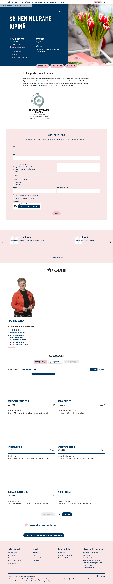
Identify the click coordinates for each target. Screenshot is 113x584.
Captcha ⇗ (36, 208)
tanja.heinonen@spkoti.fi (17, 332)
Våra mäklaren (57, 66)
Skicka (56, 213)
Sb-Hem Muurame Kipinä (18, 340)
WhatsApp (15, 54)
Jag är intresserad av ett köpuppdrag (25, 169)
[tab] (93, 369)
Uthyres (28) (56, 362)
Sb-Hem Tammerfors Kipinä (19, 344)
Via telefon (18, 184)
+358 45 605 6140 (17, 51)
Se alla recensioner (56, 258)
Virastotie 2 (64, 491)
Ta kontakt (97, 2)
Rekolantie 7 (64, 401)
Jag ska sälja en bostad (22, 164)
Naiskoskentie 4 (66, 446)
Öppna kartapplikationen (19, 47)
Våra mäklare (26, 2)
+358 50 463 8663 (15, 330)
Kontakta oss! (42, 66)
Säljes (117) (41, 362)
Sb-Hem (63, 2)
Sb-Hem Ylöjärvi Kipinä (17, 342)
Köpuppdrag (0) (72, 362)
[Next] (110, 242)
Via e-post (18, 182)
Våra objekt (38, 2)
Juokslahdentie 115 (18, 491)
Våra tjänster (51, 2)
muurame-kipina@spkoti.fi (20, 57)
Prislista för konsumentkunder (43, 524)
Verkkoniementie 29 (18, 401)
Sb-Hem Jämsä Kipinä (17, 335)
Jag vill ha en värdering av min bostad (26, 167)
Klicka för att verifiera (29, 206)
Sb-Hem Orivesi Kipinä (17, 337)
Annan (16, 171)
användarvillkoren (28, 198)
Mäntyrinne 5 (15, 446)
